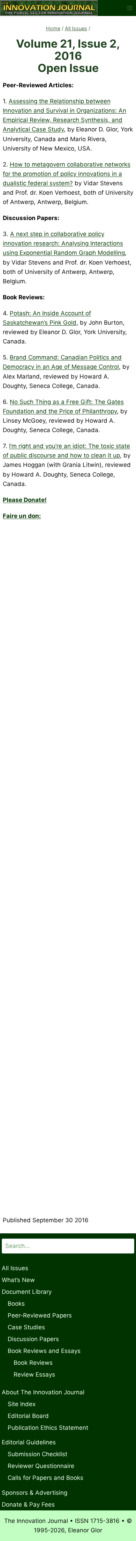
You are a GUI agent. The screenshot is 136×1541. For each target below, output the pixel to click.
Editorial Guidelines (29, 1442)
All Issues (15, 1268)
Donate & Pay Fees (28, 1504)
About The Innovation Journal (43, 1392)
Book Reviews (33, 1362)
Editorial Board (28, 1415)
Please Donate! (25, 499)
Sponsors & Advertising (34, 1492)
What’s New (18, 1279)
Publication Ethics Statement (48, 1427)
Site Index (22, 1404)
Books (16, 1303)
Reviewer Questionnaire (41, 1465)
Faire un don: (22, 515)
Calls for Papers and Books (45, 1477)
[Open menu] (129, 7)
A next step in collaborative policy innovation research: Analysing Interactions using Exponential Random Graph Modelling (64, 243)
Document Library (27, 1291)
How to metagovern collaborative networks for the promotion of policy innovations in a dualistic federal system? (66, 174)
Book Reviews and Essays (44, 1350)
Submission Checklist (37, 1454)
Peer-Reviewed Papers (40, 1315)
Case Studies (26, 1327)
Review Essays (34, 1374)
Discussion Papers (33, 1339)
